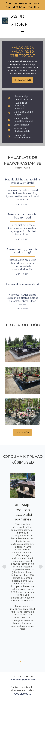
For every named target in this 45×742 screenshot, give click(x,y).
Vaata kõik (22, 432)
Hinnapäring (22, 80)
